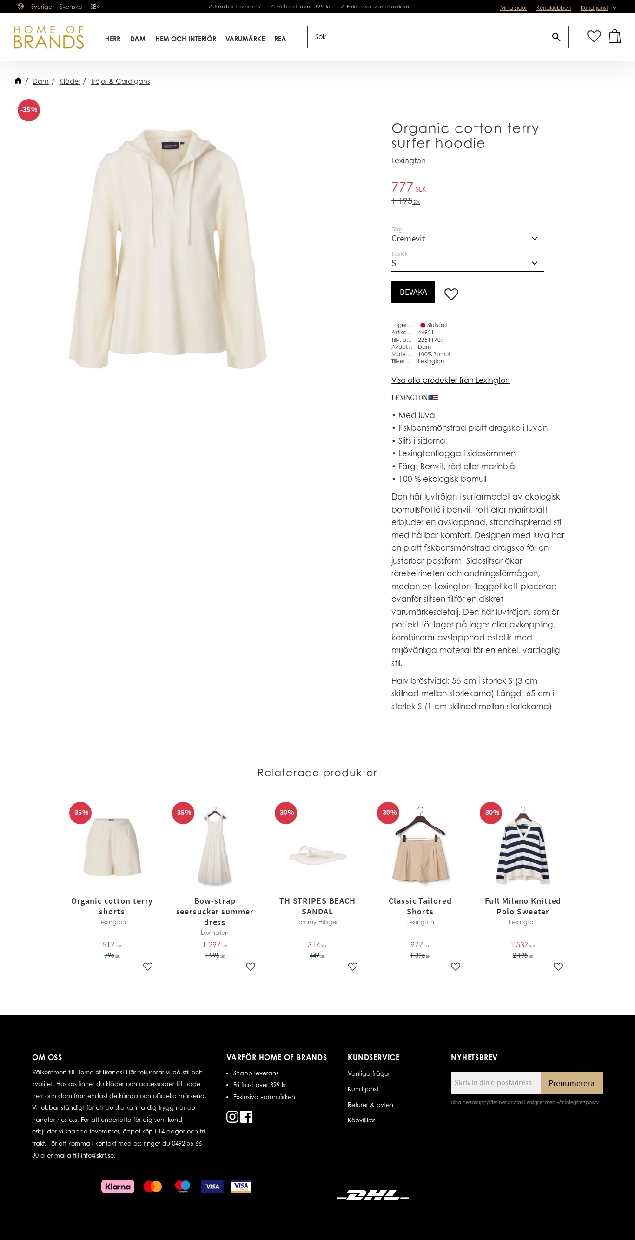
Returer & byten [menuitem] (370, 1104)
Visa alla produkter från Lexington (450, 380)
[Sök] (556, 37)
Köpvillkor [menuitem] (361, 1120)
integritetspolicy (582, 1102)
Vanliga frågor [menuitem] (369, 1073)
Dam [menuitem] (138, 39)
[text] (478, 188)
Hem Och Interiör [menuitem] (185, 39)
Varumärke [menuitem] (245, 39)
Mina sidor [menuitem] (513, 7)
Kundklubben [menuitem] (553, 7)
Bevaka (413, 292)
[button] (594, 37)
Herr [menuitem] (112, 39)
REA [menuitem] (280, 39)
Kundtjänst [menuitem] (594, 7)
